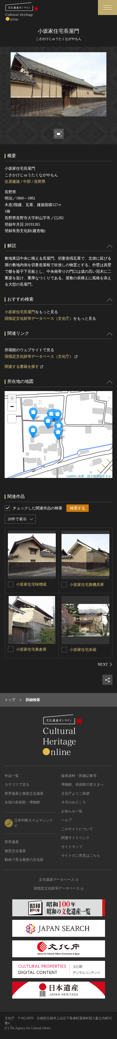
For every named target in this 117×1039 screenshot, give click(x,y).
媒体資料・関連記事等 (79, 776)
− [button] (12, 406)
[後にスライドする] (105, 664)
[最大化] (12, 419)
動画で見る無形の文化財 (24, 860)
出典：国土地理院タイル (94, 476)
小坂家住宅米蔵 (83, 650)
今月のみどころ (73, 802)
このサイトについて (77, 829)
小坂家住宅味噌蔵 (31, 584)
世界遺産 (12, 842)
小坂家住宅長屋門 (20, 312)
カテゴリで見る (17, 784)
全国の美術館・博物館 (22, 802)
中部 (27, 182)
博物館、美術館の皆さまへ (82, 784)
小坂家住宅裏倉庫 (31, 649)
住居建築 (12, 182)
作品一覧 (12, 776)
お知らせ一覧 (71, 811)
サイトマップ (71, 847)
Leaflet (71, 476)
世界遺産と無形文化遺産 (24, 793)
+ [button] (12, 398)
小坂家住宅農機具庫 (87, 585)
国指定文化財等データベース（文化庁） (39, 318)
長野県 (39, 182)
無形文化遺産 (15, 851)
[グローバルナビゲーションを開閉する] (107, 7)
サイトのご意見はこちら (80, 855)
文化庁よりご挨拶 (75, 793)
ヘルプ (66, 820)
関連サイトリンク (75, 838)
